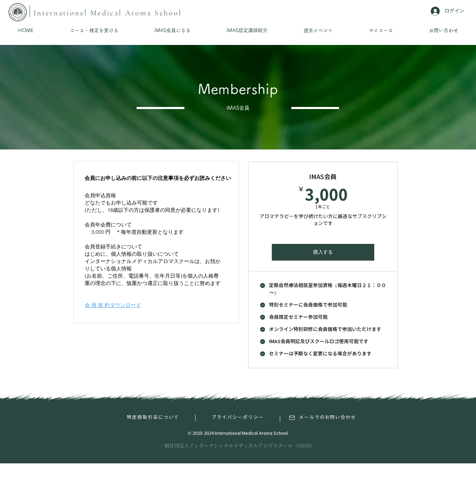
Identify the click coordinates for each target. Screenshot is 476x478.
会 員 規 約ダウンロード (113, 305)
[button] (94, 30)
